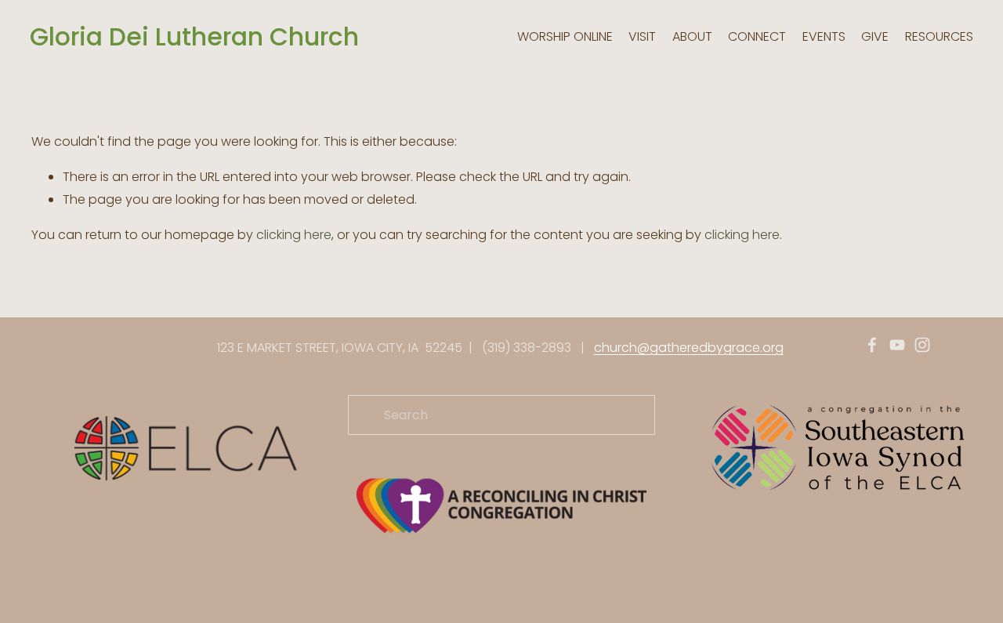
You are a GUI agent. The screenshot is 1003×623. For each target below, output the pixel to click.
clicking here (293, 235)
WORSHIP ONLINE (565, 36)
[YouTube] (897, 345)
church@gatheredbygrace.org (689, 348)
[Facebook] (872, 345)
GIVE (875, 36)
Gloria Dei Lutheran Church (194, 37)
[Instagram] (922, 345)
